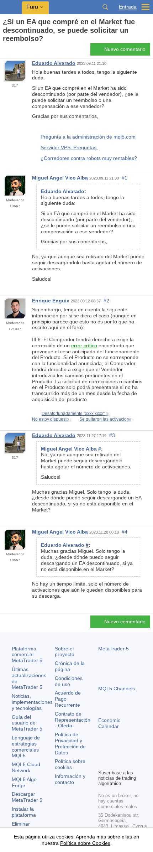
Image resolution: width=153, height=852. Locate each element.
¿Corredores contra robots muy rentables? (89, 158)
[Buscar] (105, 7)
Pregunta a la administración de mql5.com (88, 137)
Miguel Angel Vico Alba (60, 178)
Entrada (128, 7)
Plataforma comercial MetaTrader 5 (27, 655)
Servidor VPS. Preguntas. (69, 147)
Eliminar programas (24, 827)
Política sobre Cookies (85, 843)
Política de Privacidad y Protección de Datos (70, 743)
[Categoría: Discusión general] (13, 51)
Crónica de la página (70, 666)
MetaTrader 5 (113, 648)
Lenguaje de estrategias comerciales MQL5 (26, 746)
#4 (124, 532)
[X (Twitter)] (125, 751)
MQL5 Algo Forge (24, 782)
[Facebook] (102, 751)
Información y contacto (70, 779)
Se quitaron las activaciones (106, 419)
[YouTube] (136, 751)
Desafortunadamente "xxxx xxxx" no (76, 413)
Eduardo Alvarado (53, 63)
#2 (106, 300)
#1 (124, 178)
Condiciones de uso (69, 681)
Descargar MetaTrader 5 (27, 797)
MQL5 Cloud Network (26, 767)
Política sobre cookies (70, 764)
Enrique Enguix (50, 300)
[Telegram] (114, 751)
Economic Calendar (109, 723)
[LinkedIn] (102, 763)
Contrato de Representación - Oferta (72, 720)
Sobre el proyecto (64, 652)
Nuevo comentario (125, 49)
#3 (112, 435)
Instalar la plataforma (24, 812)
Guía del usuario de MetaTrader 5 (27, 723)
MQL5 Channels (116, 688)
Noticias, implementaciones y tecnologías (32, 702)
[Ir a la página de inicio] (5, 51)
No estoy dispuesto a (52, 419)
